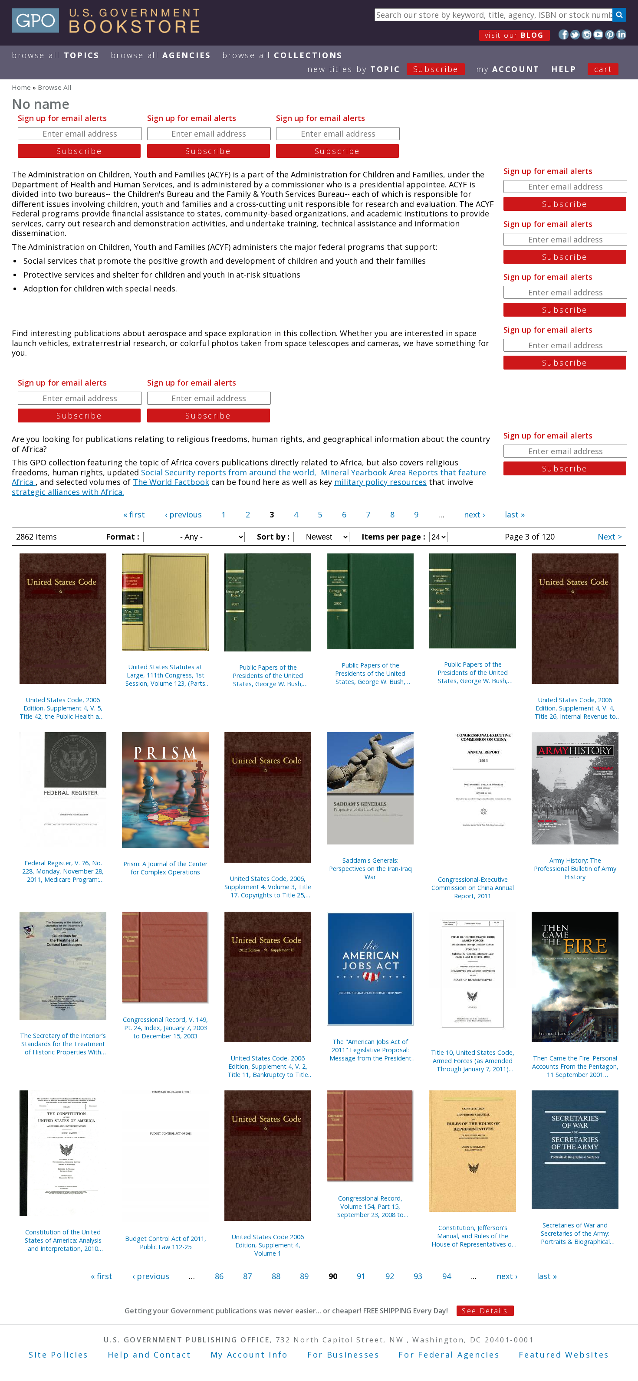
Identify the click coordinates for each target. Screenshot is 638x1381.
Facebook (564, 34)
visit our (514, 35)
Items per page (392, 536)
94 (446, 1276)
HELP (564, 69)
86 (219, 1276)
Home (21, 87)
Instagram (587, 34)
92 (389, 1276)
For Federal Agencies (449, 1354)
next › (474, 514)
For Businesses (343, 1354)
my (508, 69)
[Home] (109, 30)
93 (418, 1276)
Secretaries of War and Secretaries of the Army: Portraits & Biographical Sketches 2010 (575, 1233)
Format (121, 536)
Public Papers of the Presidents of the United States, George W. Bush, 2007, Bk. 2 (268, 675)
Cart (603, 69)
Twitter (575, 34)
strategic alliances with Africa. (68, 492)
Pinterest (610, 34)
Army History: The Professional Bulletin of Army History (575, 868)
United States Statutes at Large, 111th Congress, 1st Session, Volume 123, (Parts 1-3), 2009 (165, 675)
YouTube (598, 34)
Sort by (272, 536)
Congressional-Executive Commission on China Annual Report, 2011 (472, 887)
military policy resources (380, 482)
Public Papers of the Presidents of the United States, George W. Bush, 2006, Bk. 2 (472, 672)
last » (515, 514)
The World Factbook (171, 482)
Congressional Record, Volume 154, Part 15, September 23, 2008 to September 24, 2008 (370, 1206)
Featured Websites (564, 1354)
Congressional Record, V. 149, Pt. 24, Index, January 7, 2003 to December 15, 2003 (165, 1027)
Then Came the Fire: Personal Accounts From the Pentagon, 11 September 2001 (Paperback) (575, 1066)
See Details (485, 1311)
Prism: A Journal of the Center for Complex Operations (165, 868)
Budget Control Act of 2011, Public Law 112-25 (165, 1242)
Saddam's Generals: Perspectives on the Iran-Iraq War (370, 868)
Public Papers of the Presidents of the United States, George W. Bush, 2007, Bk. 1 (370, 673)
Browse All (55, 55)
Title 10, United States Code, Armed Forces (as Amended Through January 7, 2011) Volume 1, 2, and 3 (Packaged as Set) (473, 1060)
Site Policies (59, 1354)
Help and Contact (149, 1354)
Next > (610, 536)
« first (134, 514)
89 (304, 1276)
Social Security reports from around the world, (228, 472)
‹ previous (183, 514)
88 (276, 1276)
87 (247, 1276)
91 (361, 1276)
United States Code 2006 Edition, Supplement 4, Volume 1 (268, 1245)
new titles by (383, 69)
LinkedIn (621, 34)
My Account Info (249, 1354)
